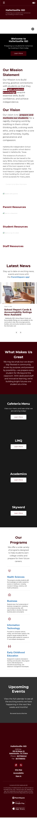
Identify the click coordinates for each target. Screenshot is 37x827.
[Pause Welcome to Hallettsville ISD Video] (32, 29)
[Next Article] (20, 332)
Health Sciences (15, 576)
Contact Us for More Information (16, 184)
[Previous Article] (16, 332)
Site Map (18, 770)
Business (12, 600)
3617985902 (20, 759)
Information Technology (13, 626)
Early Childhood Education (16, 654)
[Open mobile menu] (4, 3)
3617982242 (22, 756)
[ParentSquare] (18, 797)
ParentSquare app (20, 277)
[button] (34, 3)
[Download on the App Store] (18, 808)
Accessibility (18, 773)
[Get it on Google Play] (18, 803)
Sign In (18, 776)
